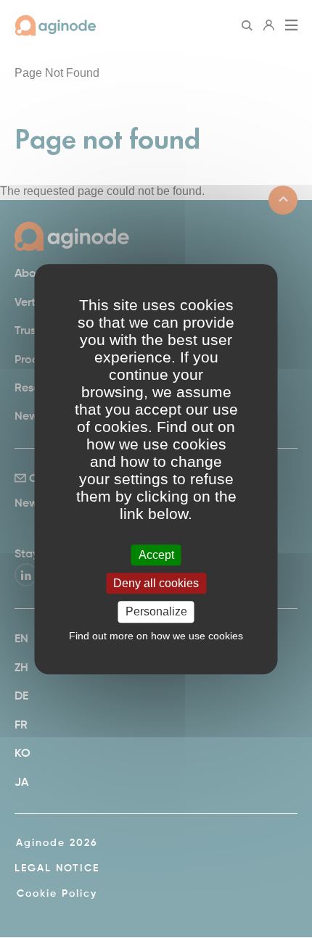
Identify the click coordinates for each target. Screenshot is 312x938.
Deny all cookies (156, 583)
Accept (156, 555)
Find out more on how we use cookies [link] (156, 636)
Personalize (156, 612)
